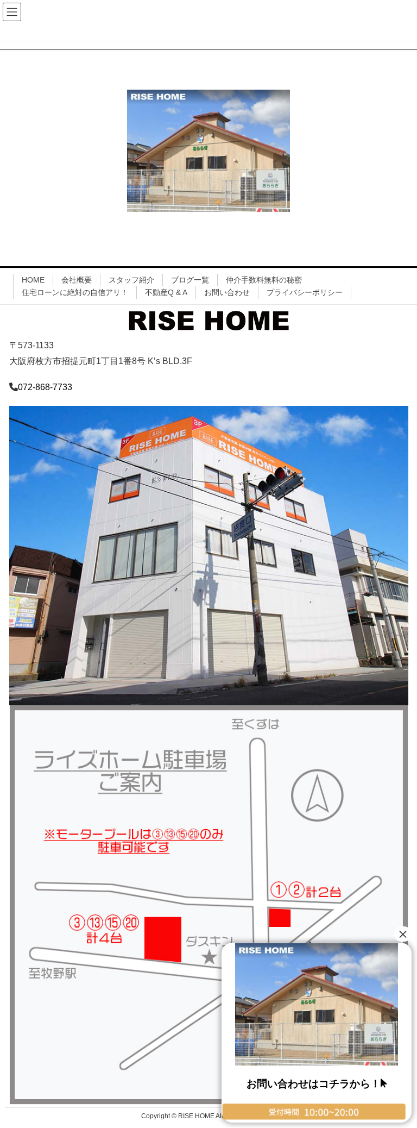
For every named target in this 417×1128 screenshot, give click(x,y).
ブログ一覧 (190, 279)
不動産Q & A (166, 292)
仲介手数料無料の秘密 (264, 279)
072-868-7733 (45, 387)
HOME (33, 279)
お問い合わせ (227, 292)
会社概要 (76, 279)
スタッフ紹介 (131, 279)
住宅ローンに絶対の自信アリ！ (75, 292)
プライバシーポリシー (305, 292)
